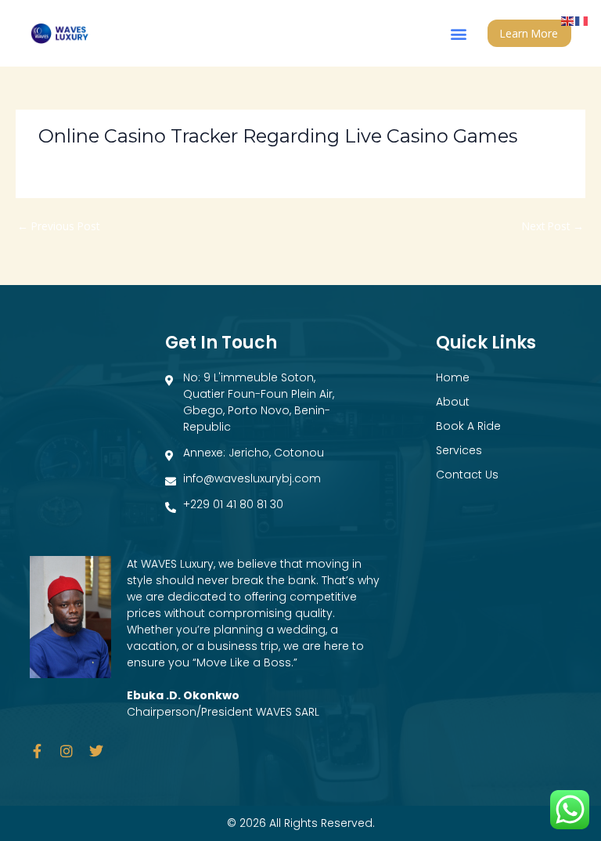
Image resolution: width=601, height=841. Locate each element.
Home (453, 377)
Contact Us (467, 474)
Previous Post (58, 225)
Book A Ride (468, 426)
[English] (568, 20)
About (453, 402)
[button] (459, 33)
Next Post (553, 225)
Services (459, 450)
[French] (582, 20)
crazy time (70, 163)
